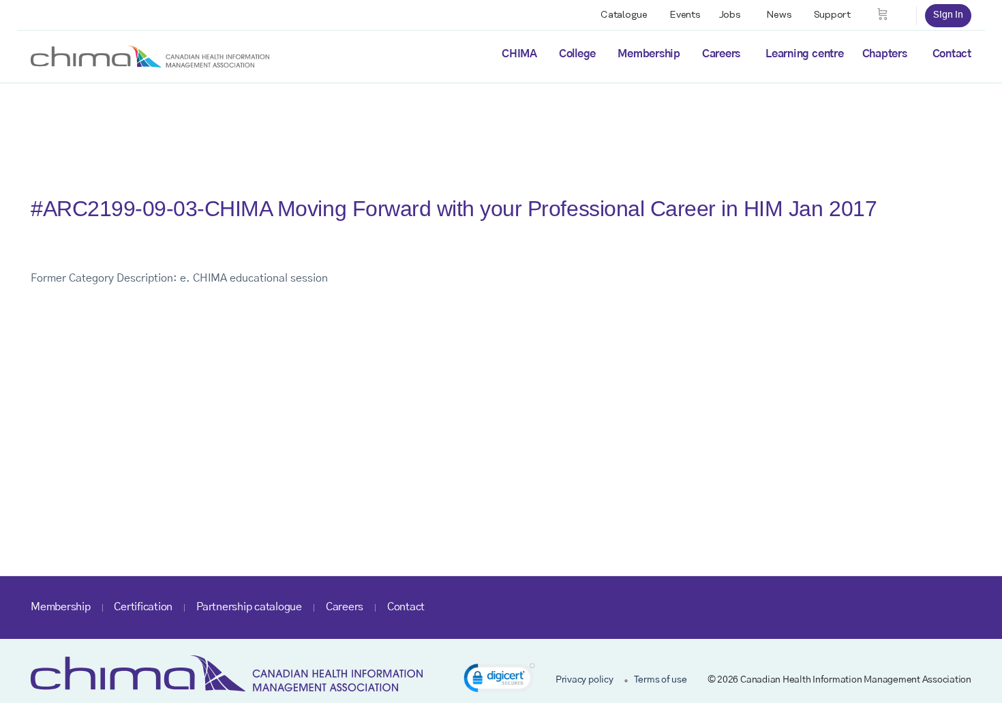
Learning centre (804, 53)
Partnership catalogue (249, 606)
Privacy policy (584, 680)
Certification (143, 606)
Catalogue (624, 15)
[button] (499, 680)
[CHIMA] (150, 56)
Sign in (948, 15)
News (779, 15)
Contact (951, 53)
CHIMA (519, 53)
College (577, 53)
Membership (649, 53)
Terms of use (660, 680)
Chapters (884, 53)
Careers (721, 53)
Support (832, 15)
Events (685, 15)
